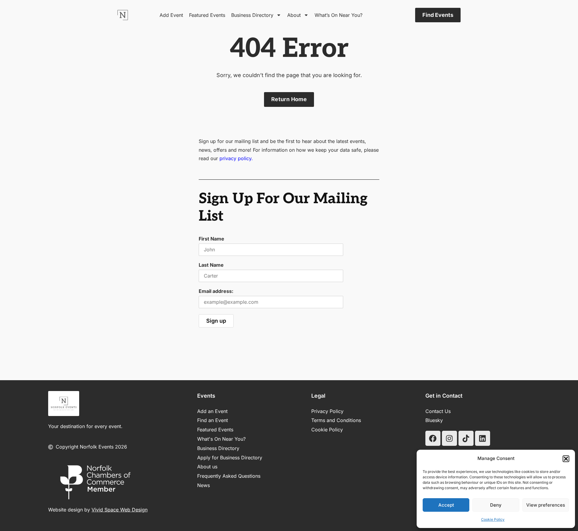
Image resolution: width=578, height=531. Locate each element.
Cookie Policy (493, 519)
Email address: (216, 291)
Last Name (211, 265)
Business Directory (252, 15)
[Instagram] (449, 438)
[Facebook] (432, 438)
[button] (566, 459)
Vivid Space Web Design (120, 510)
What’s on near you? (338, 15)
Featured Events (207, 15)
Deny (496, 505)
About (294, 15)
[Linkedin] (482, 438)
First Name (211, 239)
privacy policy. (236, 158)
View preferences (545, 505)
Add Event (171, 15)
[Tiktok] (466, 438)
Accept (446, 505)
